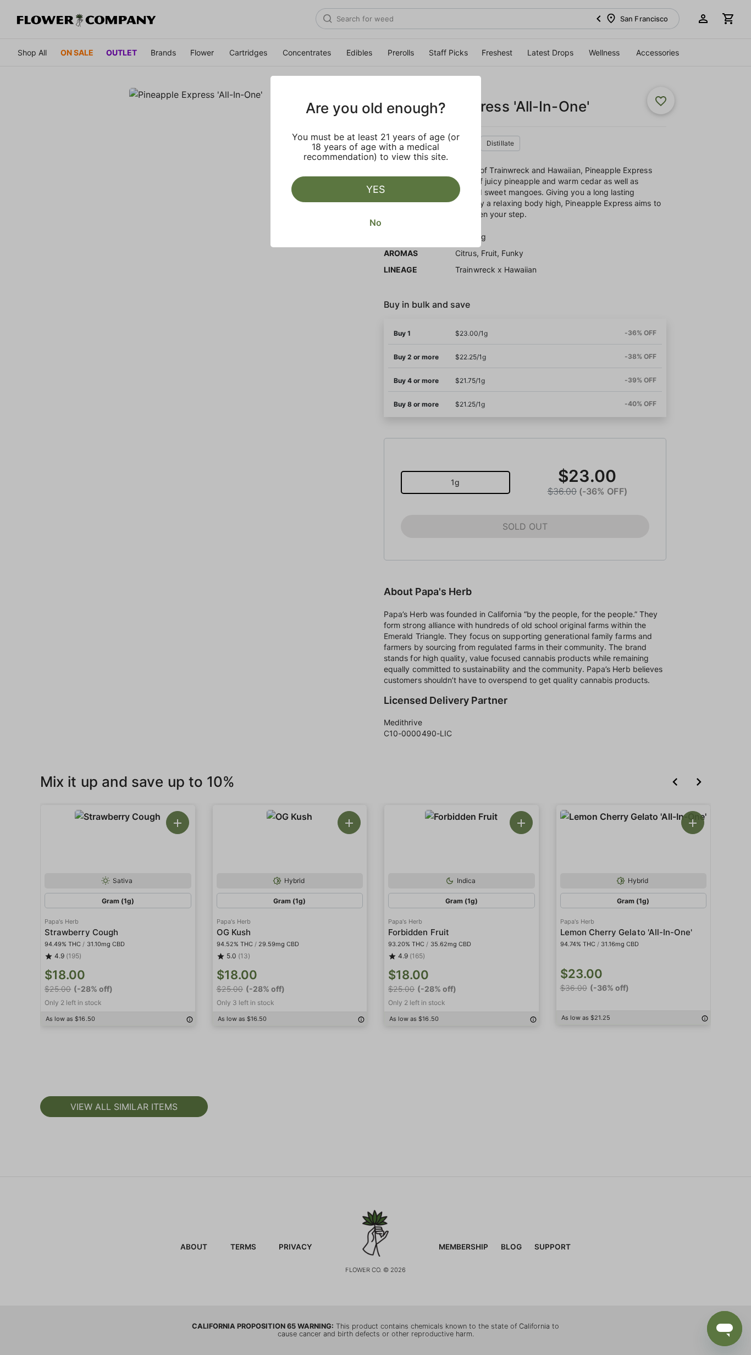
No (375, 222)
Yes (375, 189)
